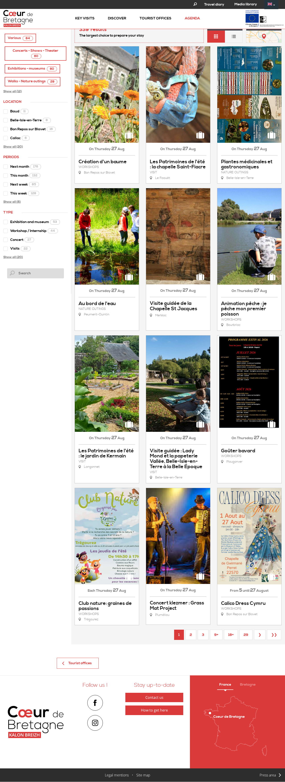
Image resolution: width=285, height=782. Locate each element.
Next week (23, 184)
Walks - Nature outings (31, 81)
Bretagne (248, 684)
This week (23, 193)
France (225, 684)
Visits (19, 248)
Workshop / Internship (32, 231)
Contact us (154, 697)
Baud (18, 111)
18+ (231, 635)
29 (246, 635)
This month (23, 175)
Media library (245, 4)
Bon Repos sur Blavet (31, 129)
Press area (268, 775)
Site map (143, 775)
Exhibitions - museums (31, 68)
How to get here (154, 710)
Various (19, 38)
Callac (18, 138)
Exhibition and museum (33, 222)
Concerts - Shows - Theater (35, 53)
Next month (24, 166)
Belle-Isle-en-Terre (29, 120)
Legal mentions (117, 775)
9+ (216, 635)
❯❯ (274, 635)
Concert (20, 240)
